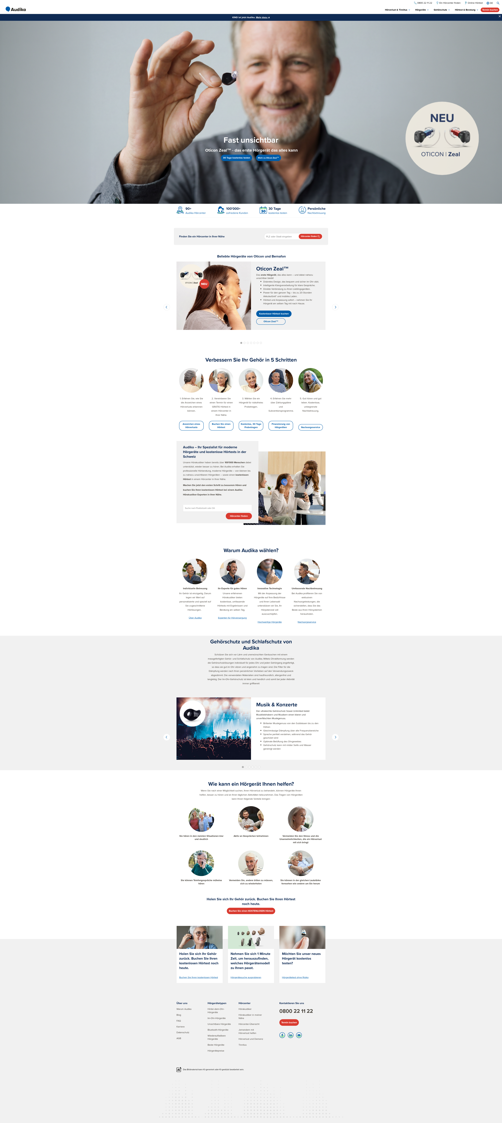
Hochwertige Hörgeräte (270, 622)
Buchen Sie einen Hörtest (221, 425)
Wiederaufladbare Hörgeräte (217, 1037)
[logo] (16, 9)
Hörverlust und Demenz (251, 1039)
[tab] (397, 10)
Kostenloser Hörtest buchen (274, 313)
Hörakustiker (245, 1009)
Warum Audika (183, 1009)
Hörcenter (244, 1003)
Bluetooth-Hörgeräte (218, 1029)
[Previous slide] (166, 307)
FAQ (178, 1020)
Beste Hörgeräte (216, 1044)
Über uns (181, 1003)
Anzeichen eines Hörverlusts (191, 425)
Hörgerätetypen (217, 1003)
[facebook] (282, 1035)
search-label (498, 3)
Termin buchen (490, 10)
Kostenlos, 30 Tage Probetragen (251, 425)
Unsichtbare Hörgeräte (219, 1024)
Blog (178, 1014)
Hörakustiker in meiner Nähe (250, 1016)
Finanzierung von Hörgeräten (281, 425)
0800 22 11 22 (296, 1011)
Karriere (180, 1026)
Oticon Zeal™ (271, 321)
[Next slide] (335, 307)
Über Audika (195, 617)
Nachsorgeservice (310, 427)
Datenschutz (182, 1032)
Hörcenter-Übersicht (249, 1024)
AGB (178, 1038)
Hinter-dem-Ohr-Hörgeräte (216, 1010)
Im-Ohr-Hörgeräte (217, 1018)
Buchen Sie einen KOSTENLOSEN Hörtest (251, 911)
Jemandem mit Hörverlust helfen (247, 1031)
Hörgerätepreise (216, 1050)
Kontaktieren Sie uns (291, 1003)
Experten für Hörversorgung (232, 617)
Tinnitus (243, 1044)
